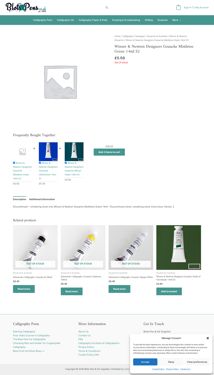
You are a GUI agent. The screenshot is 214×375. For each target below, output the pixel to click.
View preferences (197, 361)
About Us (83, 331)
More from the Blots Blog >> (28, 350)
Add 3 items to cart (109, 152)
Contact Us (185, 369)
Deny (171, 361)
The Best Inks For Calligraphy (29, 339)
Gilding (149, 19)
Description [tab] (19, 199)
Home (117, 36)
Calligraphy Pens (42, 19)
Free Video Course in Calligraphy (31, 335)
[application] (179, 20)
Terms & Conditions (89, 350)
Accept (145, 361)
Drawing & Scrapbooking (126, 19)
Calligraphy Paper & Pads (93, 19)
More (175, 19)
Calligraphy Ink (65, 19)
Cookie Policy (158, 369)
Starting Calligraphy (24, 331)
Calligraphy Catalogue (134, 36)
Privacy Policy (172, 369)
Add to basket (169, 291)
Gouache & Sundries (157, 36)
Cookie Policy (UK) (88, 354)
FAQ (80, 339)
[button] (207, 338)
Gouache (162, 19)
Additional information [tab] (42, 199)
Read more (24, 288)
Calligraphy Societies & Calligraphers (99, 343)
